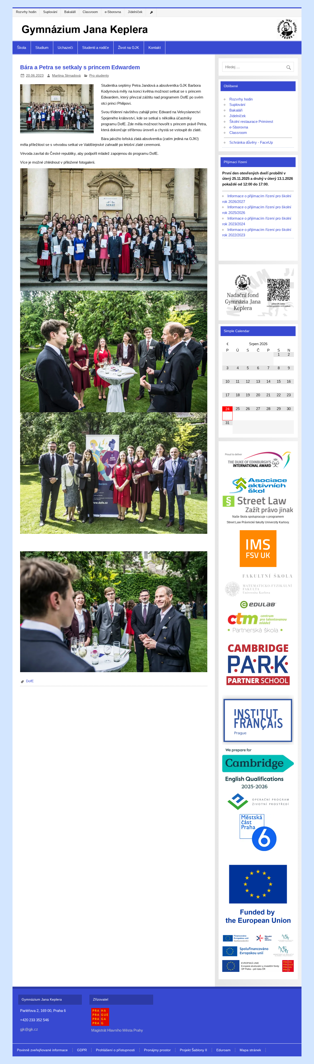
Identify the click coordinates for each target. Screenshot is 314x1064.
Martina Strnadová (66, 75)
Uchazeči (65, 47)
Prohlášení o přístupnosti (115, 1050)
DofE (30, 681)
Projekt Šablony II (193, 1050)
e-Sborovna (113, 12)
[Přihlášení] (152, 12)
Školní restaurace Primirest (251, 121)
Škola (21, 47)
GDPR (82, 1050)
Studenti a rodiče (95, 47)
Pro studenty (99, 75)
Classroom (90, 12)
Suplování (50, 12)
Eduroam (223, 1050)
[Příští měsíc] (289, 344)
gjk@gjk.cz (29, 1029)
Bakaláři (70, 12)
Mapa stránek (250, 1050)
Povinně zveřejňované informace (42, 1050)
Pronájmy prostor (157, 1050)
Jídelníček (135, 12)
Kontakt (154, 47)
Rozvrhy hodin (26, 12)
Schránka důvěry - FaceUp (251, 142)
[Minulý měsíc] (227, 344)
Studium (42, 47)
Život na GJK (128, 47)
